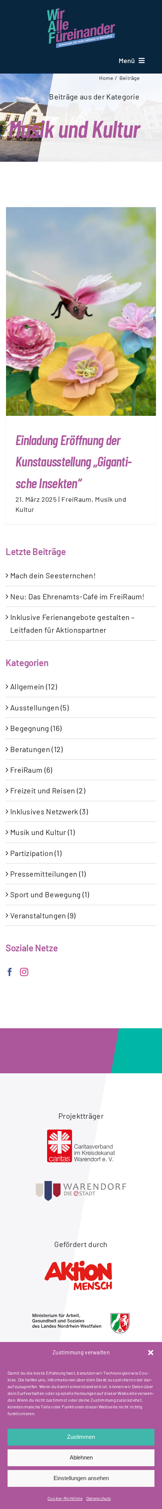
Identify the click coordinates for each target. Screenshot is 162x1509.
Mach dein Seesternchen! (53, 575)
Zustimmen (81, 1437)
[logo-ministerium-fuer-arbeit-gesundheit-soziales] (81, 1316)
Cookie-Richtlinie (65, 1498)
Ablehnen (81, 1457)
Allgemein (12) (33, 686)
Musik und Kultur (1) (42, 831)
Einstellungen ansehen (81, 1478)
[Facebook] (10, 972)
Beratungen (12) (36, 749)
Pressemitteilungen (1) (48, 873)
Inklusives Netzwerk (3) (49, 811)
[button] (150, 1352)
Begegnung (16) (35, 728)
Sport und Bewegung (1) (49, 894)
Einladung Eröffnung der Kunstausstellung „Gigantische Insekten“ (73, 461)
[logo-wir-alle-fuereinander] (81, 12)
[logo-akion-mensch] (81, 1261)
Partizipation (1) (35, 853)
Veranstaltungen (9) (43, 915)
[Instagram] (24, 972)
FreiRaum (76, 499)
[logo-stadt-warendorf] (81, 1184)
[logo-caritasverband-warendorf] (81, 1133)
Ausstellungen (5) (39, 707)
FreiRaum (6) (31, 769)
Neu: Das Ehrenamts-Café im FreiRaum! (77, 596)
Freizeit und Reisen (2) (47, 790)
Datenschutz (98, 1498)
